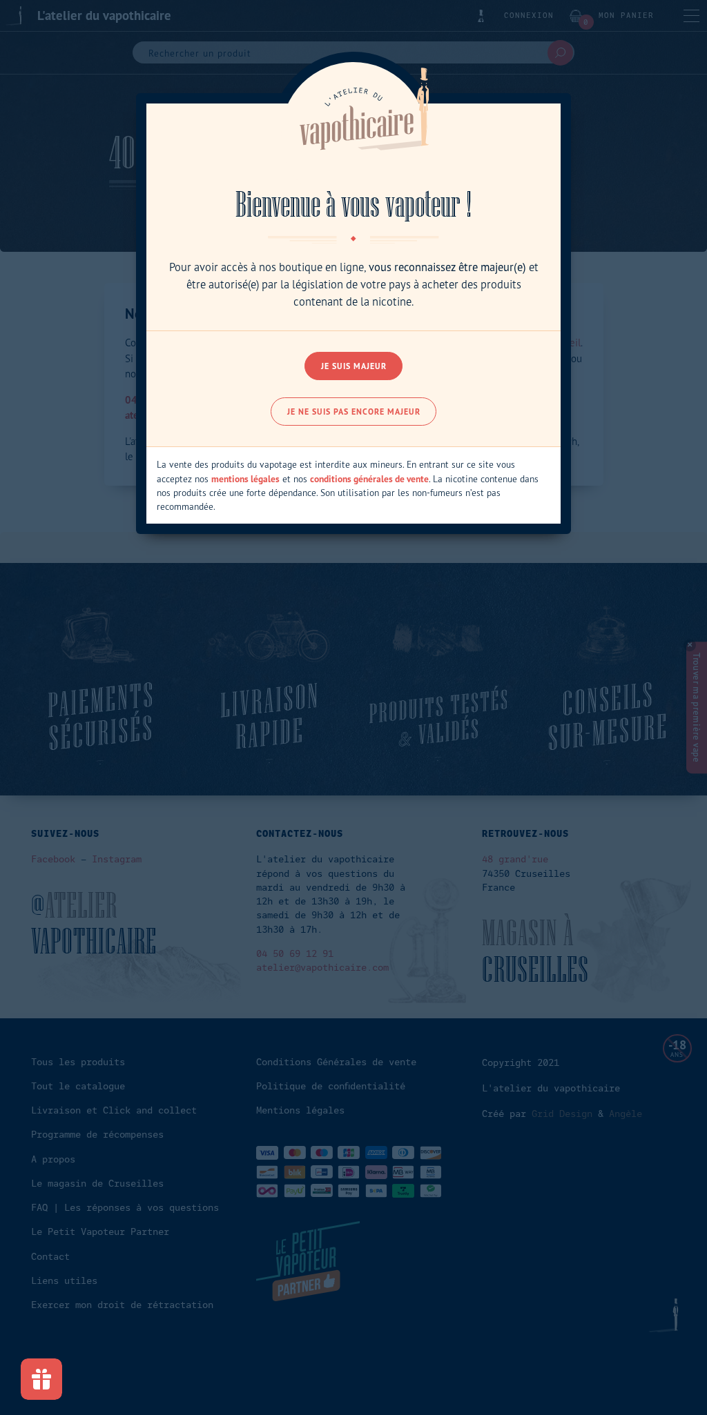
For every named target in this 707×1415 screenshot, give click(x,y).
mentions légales (245, 479)
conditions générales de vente (369, 479)
